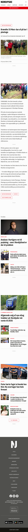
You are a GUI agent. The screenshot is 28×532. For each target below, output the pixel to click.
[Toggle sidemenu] (26, 2)
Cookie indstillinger (14, 529)
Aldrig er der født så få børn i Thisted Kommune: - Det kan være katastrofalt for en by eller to (18, 269)
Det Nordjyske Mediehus (16, 500)
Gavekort (14, 461)
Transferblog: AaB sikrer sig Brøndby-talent (17, 331)
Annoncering (14, 464)
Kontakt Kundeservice (14, 474)
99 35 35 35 (15, 503)
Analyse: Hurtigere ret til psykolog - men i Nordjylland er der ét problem (14, 242)
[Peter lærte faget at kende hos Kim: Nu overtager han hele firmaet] (14, 371)
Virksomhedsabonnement (14, 458)
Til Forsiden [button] (14, 420)
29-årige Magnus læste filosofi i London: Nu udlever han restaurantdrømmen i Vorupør (18, 399)
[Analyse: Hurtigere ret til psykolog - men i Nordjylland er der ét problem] (14, 227)
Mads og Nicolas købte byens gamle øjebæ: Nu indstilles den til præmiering (18, 256)
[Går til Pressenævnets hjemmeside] (14, 509)
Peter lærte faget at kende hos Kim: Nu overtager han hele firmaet (14, 387)
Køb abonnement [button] (14, 8)
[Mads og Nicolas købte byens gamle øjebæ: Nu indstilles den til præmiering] (5, 255)
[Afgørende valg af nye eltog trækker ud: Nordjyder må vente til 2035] (14, 302)
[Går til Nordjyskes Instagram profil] (14, 496)
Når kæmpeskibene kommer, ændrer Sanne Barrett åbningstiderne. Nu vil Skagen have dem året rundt (18, 343)
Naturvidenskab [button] (6, 25)
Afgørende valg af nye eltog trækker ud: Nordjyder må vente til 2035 (12, 318)
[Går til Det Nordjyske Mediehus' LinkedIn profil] (17, 496)
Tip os (14, 451)
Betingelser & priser (14, 468)
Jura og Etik (14, 471)
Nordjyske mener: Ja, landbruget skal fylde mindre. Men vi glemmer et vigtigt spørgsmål (18, 411)
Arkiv (14, 481)
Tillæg (14, 490)
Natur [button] (16, 194)
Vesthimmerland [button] (6, 197)
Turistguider (14, 487)
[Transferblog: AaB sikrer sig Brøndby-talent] (5, 329)
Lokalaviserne (14, 484)
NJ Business (14, 454)
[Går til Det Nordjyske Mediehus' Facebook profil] (11, 496)
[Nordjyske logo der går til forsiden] (6, 2)
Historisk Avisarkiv (14, 477)
